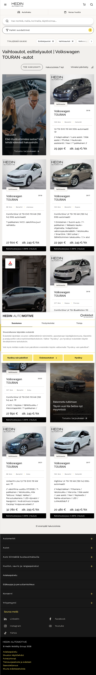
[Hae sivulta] (91, 5)
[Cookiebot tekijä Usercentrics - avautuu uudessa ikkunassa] (82, 316)
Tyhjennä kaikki (17, 41)
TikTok (13, 633)
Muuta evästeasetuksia (14, 669)
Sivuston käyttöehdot (13, 655)
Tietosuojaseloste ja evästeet (17, 662)
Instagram (15, 626)
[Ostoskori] (84, 4)
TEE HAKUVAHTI (32, 67)
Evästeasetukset (47, 358)
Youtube (59, 626)
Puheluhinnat (9, 658)
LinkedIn (14, 619)
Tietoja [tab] (79, 323)
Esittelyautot (44, 41)
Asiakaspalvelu (10, 575)
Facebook (60, 619)
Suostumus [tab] (17, 323)
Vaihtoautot (64, 41)
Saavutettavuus (10, 665)
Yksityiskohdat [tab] (48, 323)
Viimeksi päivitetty (79, 67)
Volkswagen (84, 41)
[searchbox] (50, 21)
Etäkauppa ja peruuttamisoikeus (18, 584)
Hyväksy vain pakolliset (17, 358)
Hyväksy (78, 358)
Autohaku (26, 12)
